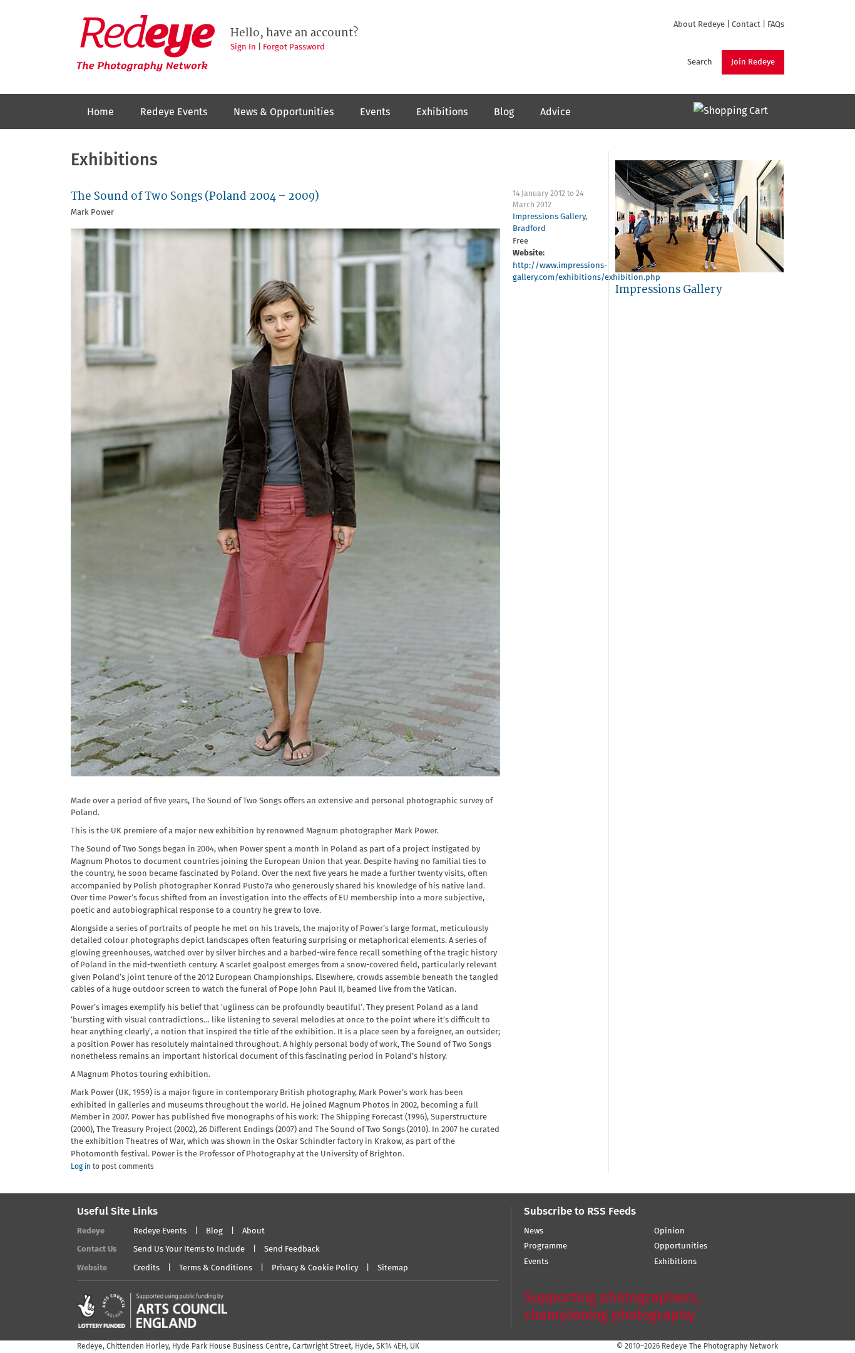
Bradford (529, 229)
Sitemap (392, 1268)
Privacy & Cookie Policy (315, 1268)
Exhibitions (442, 112)
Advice (555, 112)
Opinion (669, 1231)
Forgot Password (294, 47)
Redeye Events (173, 112)
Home (100, 112)
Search (699, 62)
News (533, 1231)
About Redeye (699, 25)
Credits (146, 1268)
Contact (746, 25)
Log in (81, 1167)
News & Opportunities (283, 112)
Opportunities (680, 1246)
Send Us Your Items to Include (189, 1249)
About (253, 1231)
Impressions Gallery (549, 217)
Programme (545, 1246)
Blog (504, 112)
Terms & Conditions (215, 1268)
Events (375, 112)
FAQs (775, 25)
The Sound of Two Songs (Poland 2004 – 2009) (195, 196)
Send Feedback (292, 1249)
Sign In (243, 47)
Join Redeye (753, 62)
